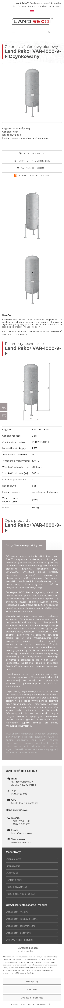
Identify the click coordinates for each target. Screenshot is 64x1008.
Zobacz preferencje (32, 997)
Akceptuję (32, 981)
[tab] (24, 545)
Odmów (32, 989)
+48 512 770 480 (20, 821)
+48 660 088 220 (20, 824)
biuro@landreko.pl (21, 833)
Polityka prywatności (42, 1004)
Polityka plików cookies (21, 1004)
